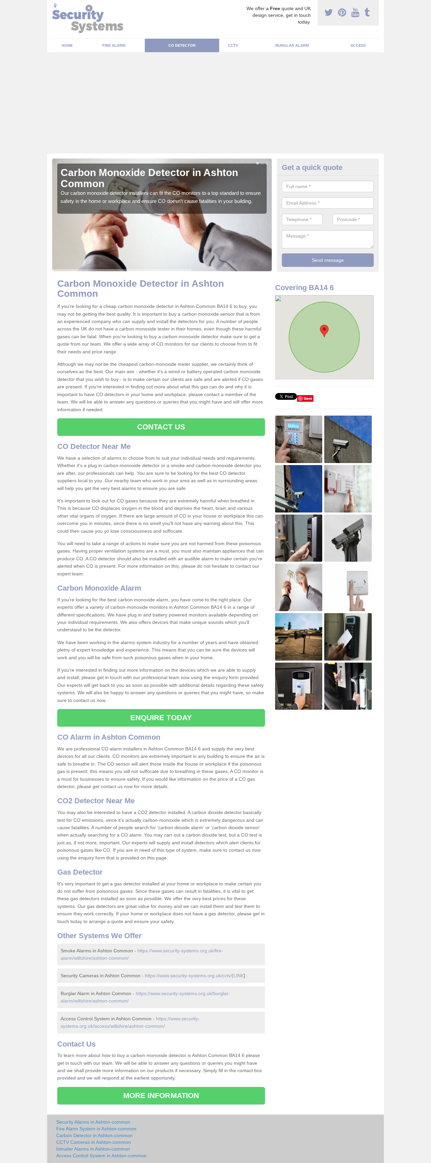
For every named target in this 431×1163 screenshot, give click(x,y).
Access (358, 45)
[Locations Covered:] (55, 5)
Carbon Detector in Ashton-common (94, 1135)
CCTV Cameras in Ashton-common (93, 1142)
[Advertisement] (215, 103)
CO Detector (182, 45)
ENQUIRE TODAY (161, 717)
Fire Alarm (113, 45)
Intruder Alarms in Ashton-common (93, 1149)
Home (67, 45)
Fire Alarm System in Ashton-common (96, 1128)
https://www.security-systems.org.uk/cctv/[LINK (194, 975)
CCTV (233, 45)
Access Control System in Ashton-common (101, 1155)
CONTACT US (161, 427)
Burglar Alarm (292, 45)
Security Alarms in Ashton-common (93, 1122)
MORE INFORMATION (161, 1095)
